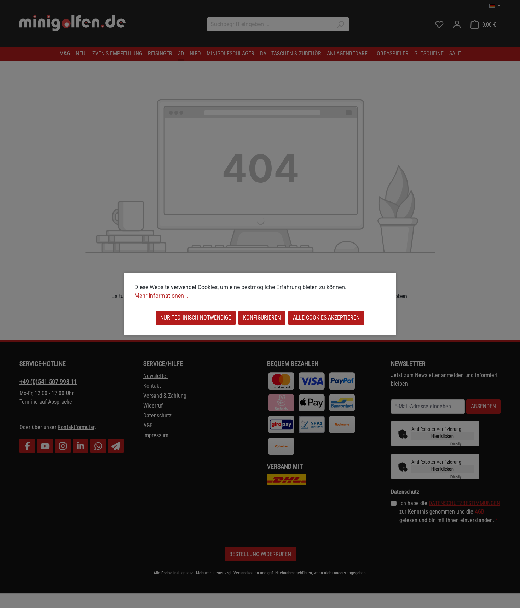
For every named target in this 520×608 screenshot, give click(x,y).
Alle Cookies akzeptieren (326, 317)
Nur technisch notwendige (195, 317)
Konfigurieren (262, 317)
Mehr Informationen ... (162, 295)
